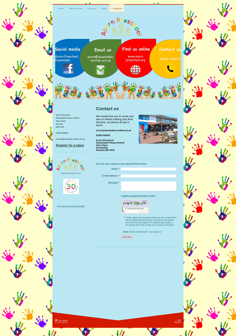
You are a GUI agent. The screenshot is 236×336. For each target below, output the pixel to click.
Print (59, 320)
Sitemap (65, 320)
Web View (177, 322)
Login (179, 320)
